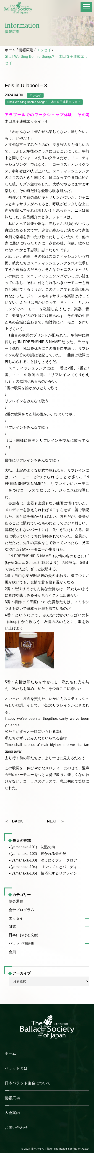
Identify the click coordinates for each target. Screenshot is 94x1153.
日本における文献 (23, 935)
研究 (12, 926)
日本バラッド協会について (28, 1083)
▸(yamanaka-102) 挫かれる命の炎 (37, 854)
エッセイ (44, 50)
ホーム (10, 50)
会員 (12, 952)
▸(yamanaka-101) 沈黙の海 (32, 847)
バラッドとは (16, 1068)
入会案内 (12, 1113)
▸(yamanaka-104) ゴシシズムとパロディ (43, 867)
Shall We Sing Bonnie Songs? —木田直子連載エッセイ (44, 102)
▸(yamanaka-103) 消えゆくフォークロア (43, 860)
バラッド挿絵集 (21, 943)
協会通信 (16, 901)
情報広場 (26, 50)
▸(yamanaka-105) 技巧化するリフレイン (43, 873)
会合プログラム (21, 910)
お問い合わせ (16, 1127)
